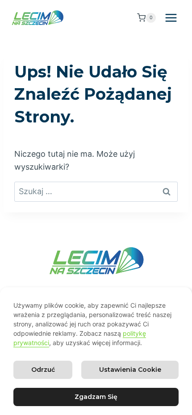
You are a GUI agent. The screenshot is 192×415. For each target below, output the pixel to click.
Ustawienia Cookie (130, 370)
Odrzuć (43, 370)
